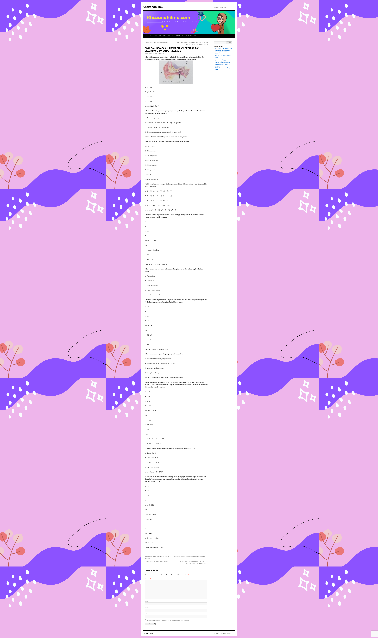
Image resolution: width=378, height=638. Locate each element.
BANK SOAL (161, 556)
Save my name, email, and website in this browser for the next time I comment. (168, 620)
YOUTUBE (171, 36)
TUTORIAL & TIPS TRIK (189, 36)
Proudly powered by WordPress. (223, 633)
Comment (148, 579)
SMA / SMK (162, 36)
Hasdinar (161, 53)
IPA (166, 556)
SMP (155, 36)
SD (151, 36)
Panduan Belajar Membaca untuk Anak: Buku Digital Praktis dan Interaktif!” (223, 64)
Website (147, 614)
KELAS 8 (170, 556)
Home (146, 36)
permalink (147, 558)
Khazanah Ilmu (153, 7)
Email (147, 607)
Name (147, 601)
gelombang (189, 556)
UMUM (178, 36)
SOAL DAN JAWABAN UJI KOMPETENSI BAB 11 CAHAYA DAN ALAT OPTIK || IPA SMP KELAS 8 (192, 43)
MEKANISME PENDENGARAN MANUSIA (157, 42)
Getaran (194, 556)
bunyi (183, 556)
